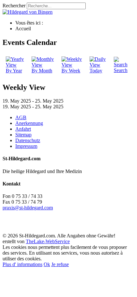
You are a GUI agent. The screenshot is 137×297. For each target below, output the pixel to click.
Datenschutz (27, 140)
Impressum (26, 146)
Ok (47, 264)
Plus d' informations (22, 264)
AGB (20, 117)
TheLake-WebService (48, 241)
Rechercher (14, 5)
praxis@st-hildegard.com (28, 207)
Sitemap (23, 134)
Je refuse (60, 264)
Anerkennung (29, 123)
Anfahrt (23, 129)
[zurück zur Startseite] (28, 12)
